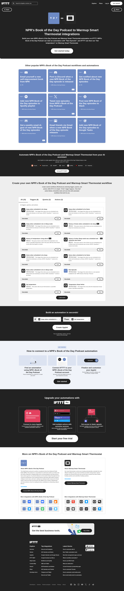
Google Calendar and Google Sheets (50, 555)
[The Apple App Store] (90, 546)
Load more (62, 297)
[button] (62, 381)
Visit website (24, 486)
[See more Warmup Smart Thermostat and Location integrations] (97, 509)
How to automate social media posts (72, 572)
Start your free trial (62, 438)
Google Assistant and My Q (48, 557)
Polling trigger (31, 211)
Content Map (33, 563)
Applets (32, 555)
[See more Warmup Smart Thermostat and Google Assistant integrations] (97, 502)
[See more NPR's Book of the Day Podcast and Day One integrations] (53, 509)
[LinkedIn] (75, 585)
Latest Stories (67, 546)
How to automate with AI (69, 549)
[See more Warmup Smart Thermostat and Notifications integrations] (84, 502)
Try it (58, 218)
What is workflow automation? (70, 557)
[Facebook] (71, 585)
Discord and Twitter (46, 575)
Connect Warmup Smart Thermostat (76, 483)
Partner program (46, 584)
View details (25, 218)
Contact (54, 584)
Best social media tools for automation (72, 575)
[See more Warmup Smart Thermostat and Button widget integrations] (71, 502)
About (64, 584)
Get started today (62, 51)
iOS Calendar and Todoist (47, 569)
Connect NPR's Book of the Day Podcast (33, 490)
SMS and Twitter (45, 563)
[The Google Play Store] (90, 550)
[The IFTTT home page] (5, 3)
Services (32, 549)
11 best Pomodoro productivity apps (72, 566)
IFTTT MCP (32, 557)
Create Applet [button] (62, 327)
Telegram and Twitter (46, 572)
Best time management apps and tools (72, 555)
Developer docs (33, 572)
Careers (39, 584)
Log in (107, 3)
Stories (31, 552)
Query (71, 226)
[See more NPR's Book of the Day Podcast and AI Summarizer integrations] (53, 502)
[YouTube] (82, 585)
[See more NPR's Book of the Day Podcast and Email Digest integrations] (27, 502)
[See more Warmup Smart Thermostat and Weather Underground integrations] (84, 509)
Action (29, 286)
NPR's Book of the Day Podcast (49, 30)
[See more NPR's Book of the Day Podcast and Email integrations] (40, 502)
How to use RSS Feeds (68, 560)
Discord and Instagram (46, 549)
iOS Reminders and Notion (47, 566)
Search (31, 566)
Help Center (33, 560)
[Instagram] (78, 585)
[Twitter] (86, 585)
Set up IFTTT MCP (62, 171)
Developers (32, 584)
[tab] (23, 199)
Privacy (59, 584)
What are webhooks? (68, 563)
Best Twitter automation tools (70, 552)
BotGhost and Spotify (46, 560)
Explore (94, 3)
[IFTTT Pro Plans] (98, 224)
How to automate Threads (69, 569)
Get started (116, 3)
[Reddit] (93, 585)
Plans (101, 3)
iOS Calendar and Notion (47, 552)
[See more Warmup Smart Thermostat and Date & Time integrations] (71, 509)
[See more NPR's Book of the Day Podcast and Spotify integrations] (40, 509)
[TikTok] (89, 585)
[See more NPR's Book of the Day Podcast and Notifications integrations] (27, 509)
